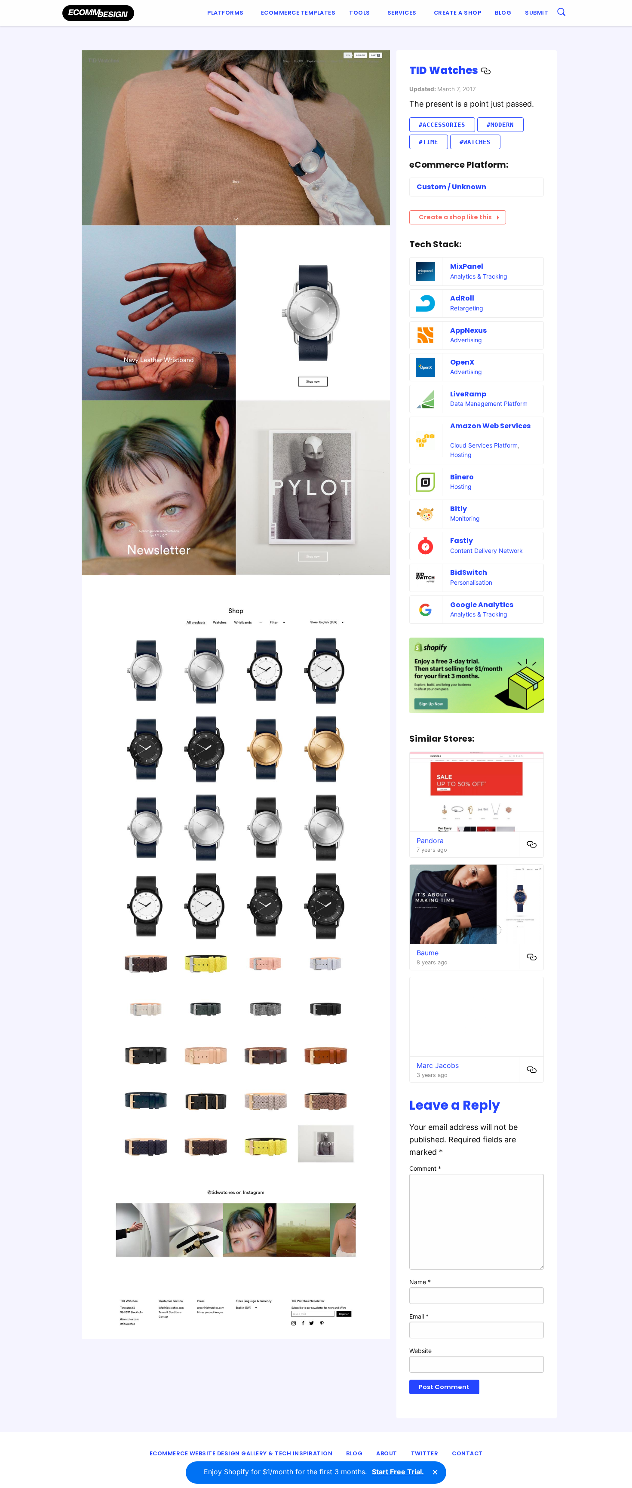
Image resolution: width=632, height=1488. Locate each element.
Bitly (458, 509)
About (386, 1453)
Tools (359, 12)
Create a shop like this (455, 217)
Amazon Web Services (490, 426)
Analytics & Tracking (478, 276)
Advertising (466, 340)
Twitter (425, 1453)
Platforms (225, 12)
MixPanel (466, 266)
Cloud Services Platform (484, 445)
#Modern (500, 124)
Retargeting (466, 308)
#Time (428, 141)
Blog (503, 12)
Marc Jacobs (438, 1065)
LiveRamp (468, 394)
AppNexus (468, 330)
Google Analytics (481, 605)
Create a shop (458, 12)
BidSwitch (468, 572)
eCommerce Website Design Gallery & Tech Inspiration (241, 1453)
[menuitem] (227, 13)
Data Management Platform (489, 403)
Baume (428, 952)
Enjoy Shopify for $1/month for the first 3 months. (314, 1471)
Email (419, 1316)
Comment (425, 1168)
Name (420, 1282)
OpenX (462, 362)
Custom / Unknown (451, 187)
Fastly (461, 541)
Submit (536, 12)
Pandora (430, 840)
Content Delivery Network (486, 550)
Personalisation (471, 582)
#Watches (475, 141)
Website (420, 1350)
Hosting (461, 454)
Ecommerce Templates (298, 12)
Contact (467, 1453)
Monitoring (465, 518)
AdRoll (462, 298)
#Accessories (442, 124)
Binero (462, 477)
